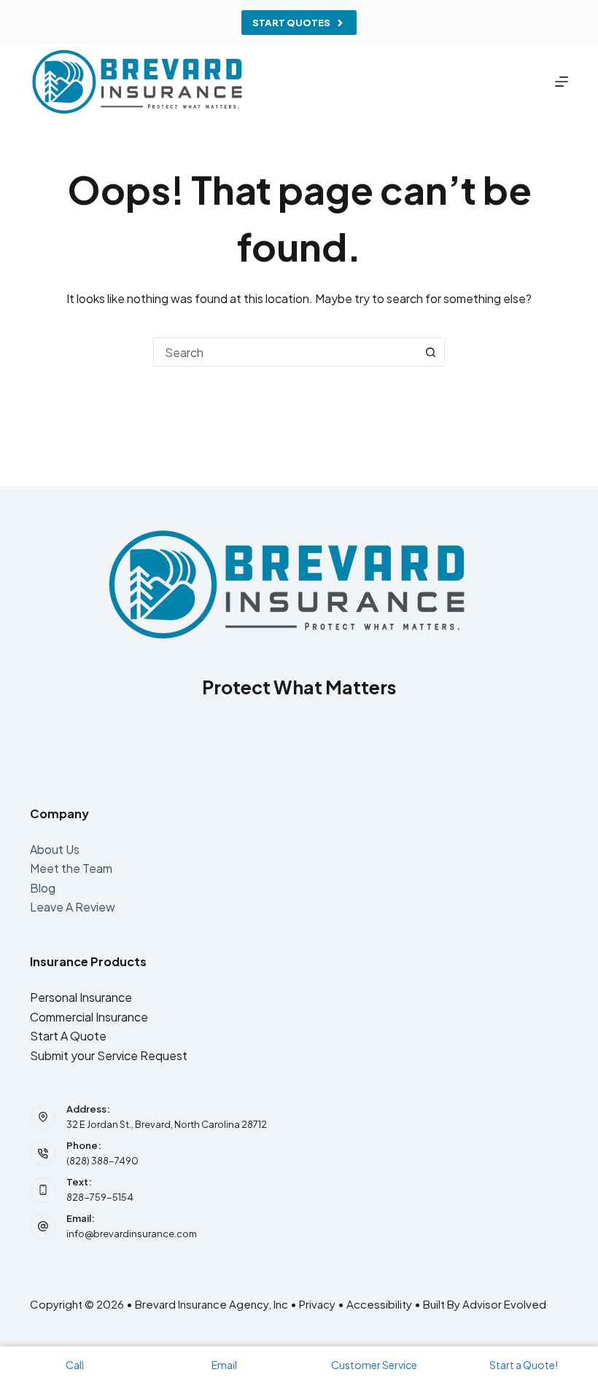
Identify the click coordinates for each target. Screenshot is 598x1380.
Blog (42, 887)
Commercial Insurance (89, 1016)
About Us (54, 849)
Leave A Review (72, 906)
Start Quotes (291, 22)
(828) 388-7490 (102, 1161)
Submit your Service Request (108, 1055)
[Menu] (561, 81)
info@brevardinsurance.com (131, 1233)
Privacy (317, 1304)
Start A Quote (68, 1035)
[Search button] (430, 352)
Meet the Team (71, 868)
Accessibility (379, 1304)
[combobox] (285, 351)
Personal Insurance (81, 997)
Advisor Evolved (504, 1304)
